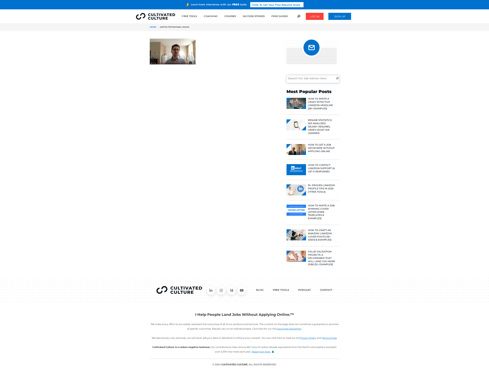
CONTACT (326, 290)
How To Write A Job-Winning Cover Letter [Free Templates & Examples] (321, 212)
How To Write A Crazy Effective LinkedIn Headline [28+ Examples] (320, 103)
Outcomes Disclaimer (288, 328)
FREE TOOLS (281, 290)
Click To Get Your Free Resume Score (276, 4)
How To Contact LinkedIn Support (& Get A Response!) (321, 168)
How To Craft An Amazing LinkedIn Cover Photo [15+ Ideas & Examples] (320, 235)
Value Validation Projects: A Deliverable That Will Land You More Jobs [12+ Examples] (321, 258)
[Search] (337, 78)
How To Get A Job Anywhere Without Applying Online (321, 148)
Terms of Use (329, 337)
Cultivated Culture (179, 290)
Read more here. (261, 351)
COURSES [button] (230, 16)
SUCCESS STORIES (254, 16)
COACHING (211, 16)
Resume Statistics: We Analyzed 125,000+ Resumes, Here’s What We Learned (320, 126)
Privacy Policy (308, 337)
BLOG (260, 290)
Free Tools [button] (189, 16)
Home (153, 27)
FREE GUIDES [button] (279, 16)
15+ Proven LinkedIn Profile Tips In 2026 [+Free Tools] (321, 188)
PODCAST (304, 290)
